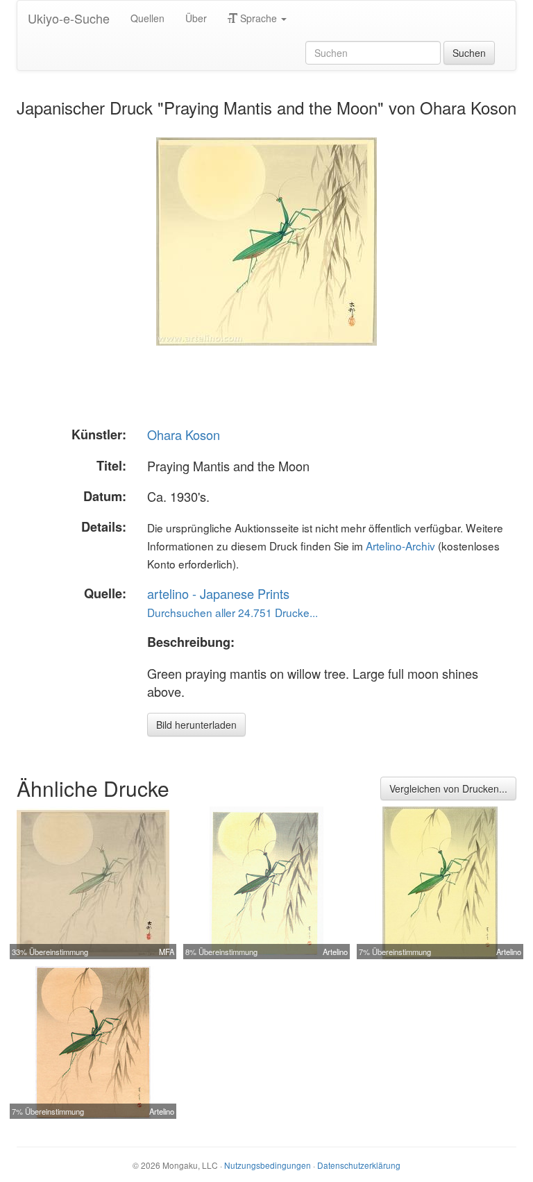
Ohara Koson (183, 434)
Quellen (147, 18)
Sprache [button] (258, 18)
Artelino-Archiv (400, 545)
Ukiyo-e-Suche (69, 18)
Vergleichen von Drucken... (448, 788)
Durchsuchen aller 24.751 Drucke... (232, 612)
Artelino (335, 951)
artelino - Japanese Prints (218, 593)
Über (196, 18)
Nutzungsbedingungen (267, 1165)
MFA (166, 951)
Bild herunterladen (196, 725)
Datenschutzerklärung (358, 1165)
